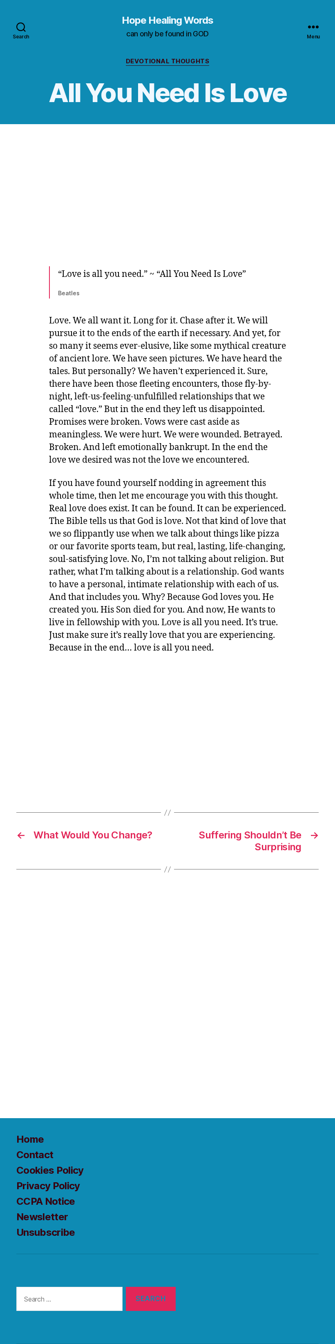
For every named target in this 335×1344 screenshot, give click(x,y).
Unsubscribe (45, 1232)
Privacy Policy (48, 1186)
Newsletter (42, 1217)
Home (30, 1139)
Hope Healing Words (167, 20)
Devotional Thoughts (167, 61)
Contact (34, 1155)
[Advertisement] (167, 193)
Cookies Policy (50, 1170)
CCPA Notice (45, 1201)
